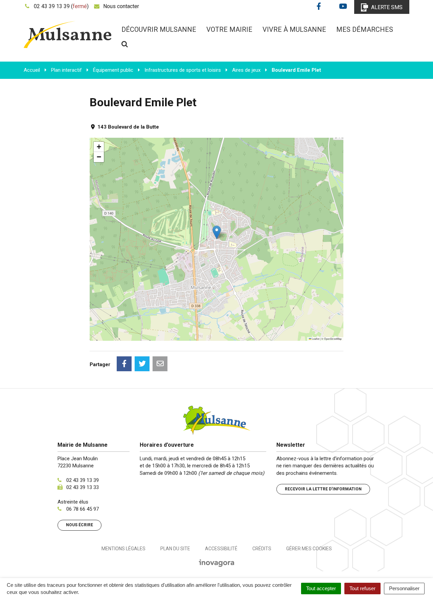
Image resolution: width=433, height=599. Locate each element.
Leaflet (315, 338)
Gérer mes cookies (309, 548)
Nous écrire (79, 525)
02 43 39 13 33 (82, 487)
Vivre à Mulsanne (294, 29)
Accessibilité (221, 548)
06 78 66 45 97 (82, 509)
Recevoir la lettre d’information (323, 489)
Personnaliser (404, 588)
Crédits (261, 548)
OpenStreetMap (333, 338)
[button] (216, 232)
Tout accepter (321, 588)
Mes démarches (364, 29)
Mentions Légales (123, 548)
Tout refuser (362, 588)
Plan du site (175, 548)
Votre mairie (229, 29)
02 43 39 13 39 (82, 480)
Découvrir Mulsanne (158, 29)
